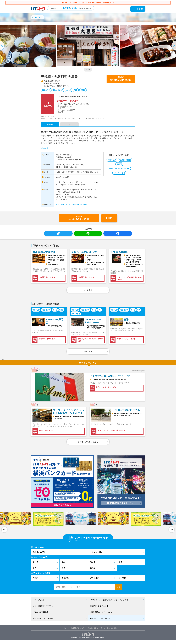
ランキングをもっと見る (88, 441)
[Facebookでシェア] (117, 233)
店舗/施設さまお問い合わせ (101, 612)
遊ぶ (63, 562)
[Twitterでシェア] (58, 233)
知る (63, 568)
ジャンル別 (94, 577)
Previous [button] (2, 45)
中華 (138, 310)
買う (34, 568)
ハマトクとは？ (39, 599)
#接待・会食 (112, 160)
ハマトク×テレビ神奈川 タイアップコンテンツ (109, 599)
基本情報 (50, 124)
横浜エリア (46, 90)
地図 (110, 218)
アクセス (69, 124)
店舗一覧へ (38, 17)
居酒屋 (82, 90)
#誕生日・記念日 (125, 160)
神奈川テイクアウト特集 (43, 618)
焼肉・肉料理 (76, 314)
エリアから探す (96, 552)
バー (99, 310)
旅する (93, 562)
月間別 (35, 577)
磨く (120, 562)
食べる (68, 90)
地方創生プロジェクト (99, 606)
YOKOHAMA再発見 (41, 612)
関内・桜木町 (58, 90)
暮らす (93, 568)
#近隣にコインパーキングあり (119, 168)
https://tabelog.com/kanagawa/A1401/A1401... (72, 204)
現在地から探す (39, 552)
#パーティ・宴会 (119, 173)
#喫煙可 (119, 164)
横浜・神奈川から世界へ (43, 606)
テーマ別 (122, 577)
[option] (88, 46)
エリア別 (65, 577)
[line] (88, 233)
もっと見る (88, 290)
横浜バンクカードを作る (100, 618)
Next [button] (173, 45)
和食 (75, 90)
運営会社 (114, 628)
